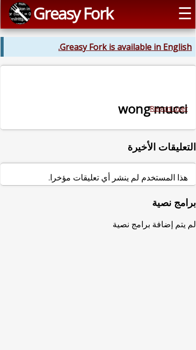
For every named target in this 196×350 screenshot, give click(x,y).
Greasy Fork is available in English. (125, 47)
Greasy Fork (73, 13)
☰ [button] (185, 13)
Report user (169, 108)
